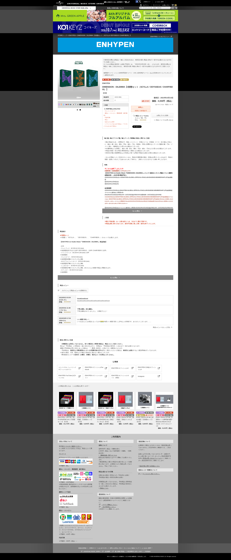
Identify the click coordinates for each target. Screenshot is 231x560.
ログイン (146, 5)
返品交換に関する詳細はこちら (149, 466)
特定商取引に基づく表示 (134, 551)
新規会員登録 (82, 548)
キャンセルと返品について (132, 548)
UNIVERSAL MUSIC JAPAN (91, 551)
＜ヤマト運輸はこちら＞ (109, 505)
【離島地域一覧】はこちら (108, 455)
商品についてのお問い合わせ (164, 120)
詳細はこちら (104, 488)
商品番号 (106, 97)
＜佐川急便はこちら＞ (109, 507)
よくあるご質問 (159, 1)
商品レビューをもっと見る (161, 327)
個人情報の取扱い (120, 551)
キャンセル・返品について (165, 104)
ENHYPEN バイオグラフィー (159, 36)
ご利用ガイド (146, 1)
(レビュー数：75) (140, 118)
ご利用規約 (147, 551)
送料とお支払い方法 (116, 548)
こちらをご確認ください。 (73, 446)
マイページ (156, 5)
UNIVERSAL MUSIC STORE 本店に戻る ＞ (76, 8)
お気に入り (166, 5)
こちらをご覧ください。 (152, 474)
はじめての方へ (103, 548)
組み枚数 (106, 100)
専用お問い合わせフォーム (151, 458)
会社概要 (107, 551)
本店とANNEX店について (115, 8)
